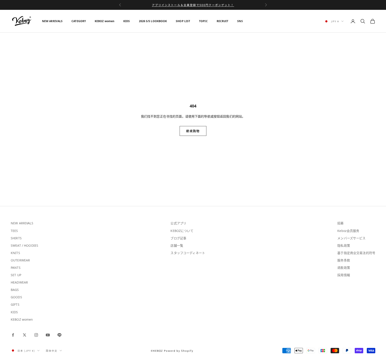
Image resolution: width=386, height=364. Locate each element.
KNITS (15, 253)
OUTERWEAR (20, 260)
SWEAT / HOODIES (24, 245)
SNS (240, 21)
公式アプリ (178, 223)
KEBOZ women (104, 21)
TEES (14, 231)
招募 (340, 223)
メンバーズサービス (351, 238)
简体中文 (51, 350)
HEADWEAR (19, 282)
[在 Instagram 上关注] (36, 335)
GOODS (16, 297)
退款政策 (343, 267)
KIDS (126, 21)
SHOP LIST (183, 21)
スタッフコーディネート (187, 253)
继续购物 (193, 131)
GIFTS (15, 304)
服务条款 (343, 260)
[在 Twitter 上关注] (24, 335)
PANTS (16, 267)
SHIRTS (16, 238)
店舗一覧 (176, 245)
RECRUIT (223, 21)
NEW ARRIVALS (52, 21)
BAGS (15, 290)
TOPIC (203, 21)
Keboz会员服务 (348, 231)
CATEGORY (78, 21)
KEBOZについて (181, 231)
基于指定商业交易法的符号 (356, 253)
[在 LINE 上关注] (59, 335)
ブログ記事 (178, 238)
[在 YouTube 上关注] (48, 335)
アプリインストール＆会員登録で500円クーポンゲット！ (193, 5)
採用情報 (343, 275)
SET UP (16, 275)
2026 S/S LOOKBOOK (153, 21)
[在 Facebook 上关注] (13, 335)
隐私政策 (343, 245)
